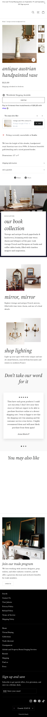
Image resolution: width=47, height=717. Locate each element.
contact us (8, 583)
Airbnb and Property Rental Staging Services (19, 649)
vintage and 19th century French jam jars (23, 121)
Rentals (5, 654)
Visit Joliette (7, 602)
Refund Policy (7, 611)
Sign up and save (13, 676)
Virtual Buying (7, 632)
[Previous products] (37, 115)
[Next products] (42, 115)
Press (4, 666)
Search (4, 594)
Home (4, 21)
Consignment (7, 645)
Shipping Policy (8, 619)
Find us (5, 662)
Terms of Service (8, 615)
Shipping (5, 86)
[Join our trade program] (23, 538)
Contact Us (6, 598)
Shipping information (9, 163)
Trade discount (8, 641)
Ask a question (7, 170)
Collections (6, 637)
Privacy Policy (7, 606)
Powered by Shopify (23, 714)
